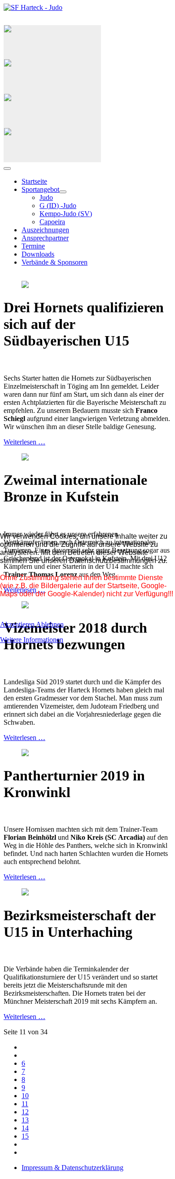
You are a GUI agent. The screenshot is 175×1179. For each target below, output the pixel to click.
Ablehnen (50, 624)
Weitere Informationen (31, 639)
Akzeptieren (17, 624)
